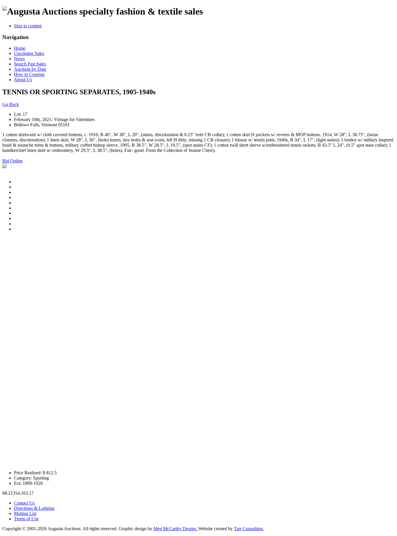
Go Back (10, 104)
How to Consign (29, 74)
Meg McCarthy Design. (175, 528)
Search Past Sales (30, 63)
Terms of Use (26, 518)
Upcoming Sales (29, 53)
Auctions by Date (30, 69)
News (19, 58)
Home (19, 48)
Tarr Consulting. (249, 528)
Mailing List (25, 513)
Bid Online (12, 160)
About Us (23, 79)
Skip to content (28, 25)
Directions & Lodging (34, 508)
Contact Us (24, 502)
